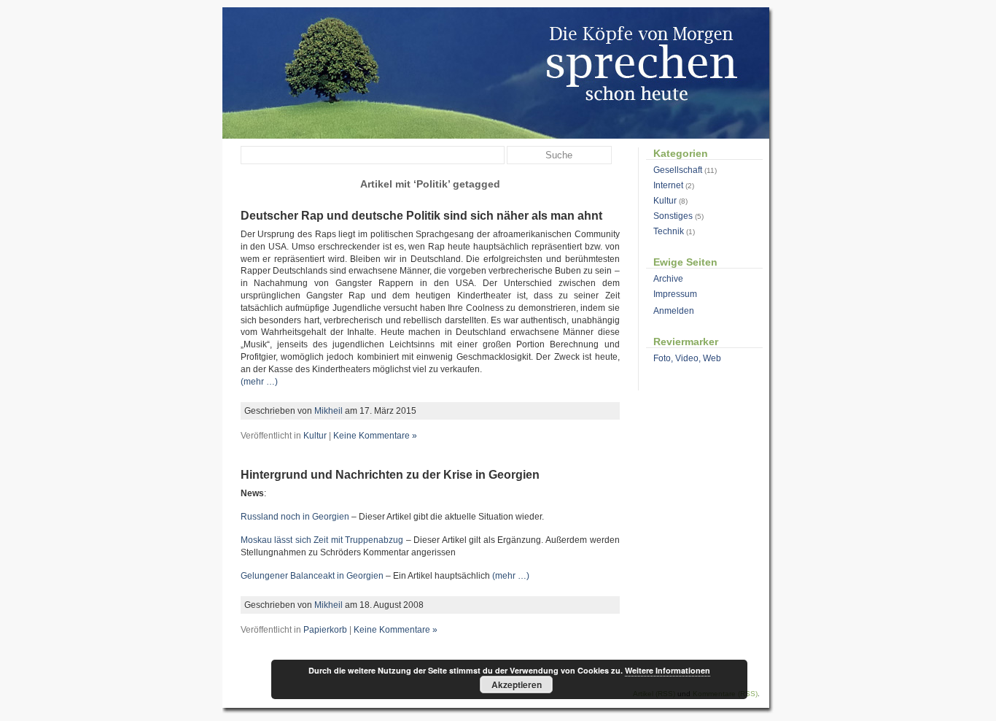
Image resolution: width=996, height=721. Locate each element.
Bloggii (496, 73)
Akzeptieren (516, 684)
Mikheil (328, 411)
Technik (668, 231)
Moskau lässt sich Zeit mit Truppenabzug (322, 540)
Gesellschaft (677, 170)
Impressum (675, 294)
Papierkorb (325, 630)
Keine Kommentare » (375, 436)
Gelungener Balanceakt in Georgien (312, 576)
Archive (668, 279)
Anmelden (673, 311)
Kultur (315, 436)
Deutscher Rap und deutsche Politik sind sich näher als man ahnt (421, 215)
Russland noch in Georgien (295, 517)
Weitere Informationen (667, 670)
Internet (668, 185)
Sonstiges (673, 216)
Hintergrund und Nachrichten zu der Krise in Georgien (390, 475)
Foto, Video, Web (687, 358)
